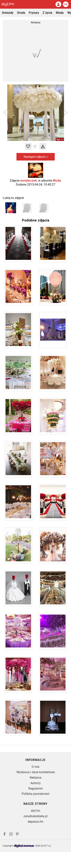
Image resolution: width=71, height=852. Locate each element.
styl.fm (35, 810)
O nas (35, 766)
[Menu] (66, 4)
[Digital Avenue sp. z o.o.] (24, 846)
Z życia (47, 12)
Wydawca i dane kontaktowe (35, 772)
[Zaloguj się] (58, 4)
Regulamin (35, 788)
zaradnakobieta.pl (35, 816)
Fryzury (34, 12)
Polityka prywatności (35, 794)
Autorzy (35, 783)
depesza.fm (35, 821)
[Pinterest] (17, 834)
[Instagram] (11, 834)
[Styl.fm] (10, 4)
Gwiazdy (7, 12)
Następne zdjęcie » (36, 156)
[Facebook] (4, 834)
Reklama (35, 777)
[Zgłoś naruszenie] (42, 146)
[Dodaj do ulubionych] (28, 146)
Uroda (21, 12)
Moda (60, 12)
